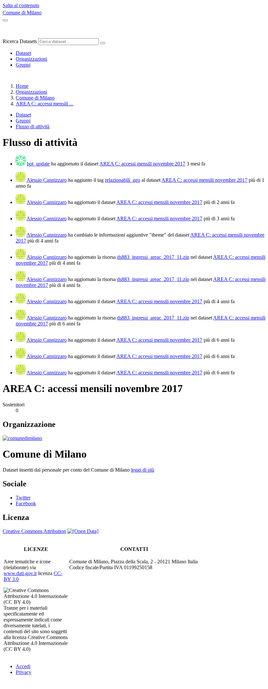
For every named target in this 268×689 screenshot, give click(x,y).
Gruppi (23, 65)
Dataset (23, 53)
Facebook (26, 503)
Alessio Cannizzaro (46, 180)
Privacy (23, 672)
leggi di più (142, 470)
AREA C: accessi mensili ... (44, 103)
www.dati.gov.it (20, 573)
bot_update (38, 163)
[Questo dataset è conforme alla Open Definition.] (82, 531)
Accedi (23, 666)
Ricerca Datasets (20, 41)
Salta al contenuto (21, 5)
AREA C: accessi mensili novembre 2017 (142, 163)
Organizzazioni (31, 59)
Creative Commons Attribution (34, 531)
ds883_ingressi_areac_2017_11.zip (153, 257)
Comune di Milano (22, 12)
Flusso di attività (32, 126)
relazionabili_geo (122, 180)
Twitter (23, 497)
